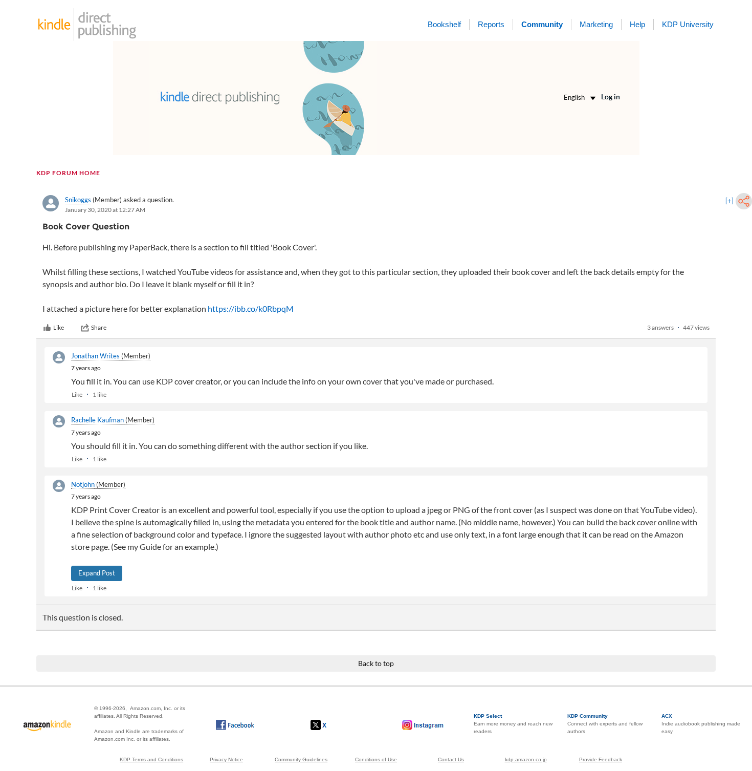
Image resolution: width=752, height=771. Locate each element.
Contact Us (451, 759)
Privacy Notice (226, 759)
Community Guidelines (301, 759)
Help (637, 24)
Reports (491, 24)
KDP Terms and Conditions (151, 759)
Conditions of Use (376, 759)
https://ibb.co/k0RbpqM (251, 308)
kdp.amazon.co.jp (526, 759)
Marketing (596, 24)
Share (98, 327)
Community (542, 24)
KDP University (688, 24)
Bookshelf (444, 24)
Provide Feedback (600, 759)
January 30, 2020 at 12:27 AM (105, 209)
